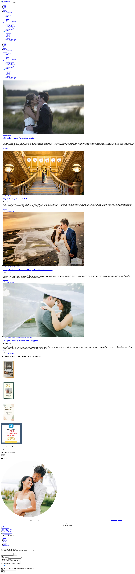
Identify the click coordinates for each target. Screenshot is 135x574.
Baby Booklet (9, 25)
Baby (4, 10)
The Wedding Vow (10, 150)
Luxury (5, 11)
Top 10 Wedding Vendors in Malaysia (20, 266)
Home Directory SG (10, 40)
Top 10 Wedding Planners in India (15, 199)
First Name (3, 449)
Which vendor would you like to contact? (10, 550)
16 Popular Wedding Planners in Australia (18, 138)
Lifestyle (5, 14)
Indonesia (8, 35)
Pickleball (8, 15)
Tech (7, 20)
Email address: (4, 452)
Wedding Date (4, 559)
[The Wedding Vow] (5, 1)
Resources (5, 22)
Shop (7, 30)
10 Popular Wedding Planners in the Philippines (20, 340)
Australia (8, 38)
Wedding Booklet (10, 24)
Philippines (8, 36)
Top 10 (9, 135)
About (4, 5)
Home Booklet (9, 29)
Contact (5, 546)
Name (2, 551)
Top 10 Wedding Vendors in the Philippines (22, 337)
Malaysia (8, 34)
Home (4, 8)
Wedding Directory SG (11, 39)
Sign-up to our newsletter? (10, 566)
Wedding (5, 6)
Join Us (5, 543)
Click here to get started (116, 520)
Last (14, 554)
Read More (5, 148)
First (15, 553)
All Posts (5, 135)
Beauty (7, 17)
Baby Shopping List (10, 26)
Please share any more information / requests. (11, 563)
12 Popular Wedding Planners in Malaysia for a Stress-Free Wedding (28, 270)
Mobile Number (5, 557)
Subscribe (5, 540)
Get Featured (6, 545)
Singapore (8, 33)
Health (7, 19)
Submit (5, 544)
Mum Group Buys (10, 27)
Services (5, 541)
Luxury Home (9, 12)
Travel (4, 7)
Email (2, 556)
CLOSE (2, 572)
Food (7, 16)
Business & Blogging (11, 21)
